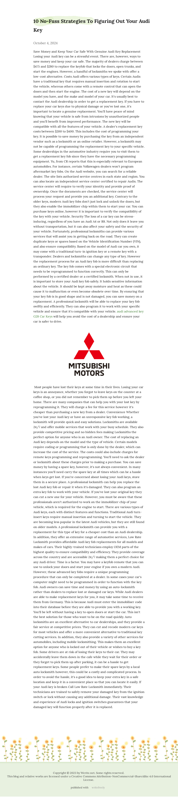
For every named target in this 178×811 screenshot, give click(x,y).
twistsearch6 (10, 5)
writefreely (98, 787)
